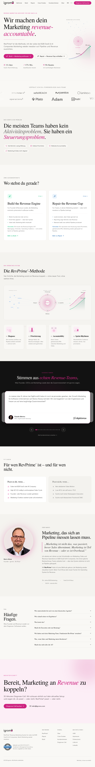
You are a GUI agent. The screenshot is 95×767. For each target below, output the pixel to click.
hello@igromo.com (38, 706)
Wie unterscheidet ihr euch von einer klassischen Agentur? (53, 611)
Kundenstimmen (53, 3)
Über (62, 3)
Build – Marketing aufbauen (19, 56)
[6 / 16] (44, 429)
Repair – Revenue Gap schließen (51, 56)
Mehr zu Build (12, 236)
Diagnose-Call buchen (82, 3)
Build (26, 3)
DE (68, 3)
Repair (33, 3)
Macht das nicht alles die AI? (43, 645)
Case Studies (42, 3)
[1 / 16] (36, 429)
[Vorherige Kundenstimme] (31, 430)
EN (71, 3)
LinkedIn (75, 745)
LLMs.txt (75, 742)
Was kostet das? (39, 622)
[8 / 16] (47, 429)
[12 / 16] (53, 429)
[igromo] (9, 3)
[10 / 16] (50, 429)
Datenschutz (76, 739)
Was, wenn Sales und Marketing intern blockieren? (50, 639)
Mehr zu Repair (57, 236)
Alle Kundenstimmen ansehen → (47, 435)
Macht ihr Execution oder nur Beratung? (47, 628)
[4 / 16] (41, 429)
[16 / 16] (59, 429)
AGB (74, 733)
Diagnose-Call (61, 742)
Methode (19, 3)
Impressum (76, 736)
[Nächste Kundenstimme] (63, 430)
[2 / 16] (38, 429)
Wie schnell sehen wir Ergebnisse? (45, 616)
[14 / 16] (56, 429)
